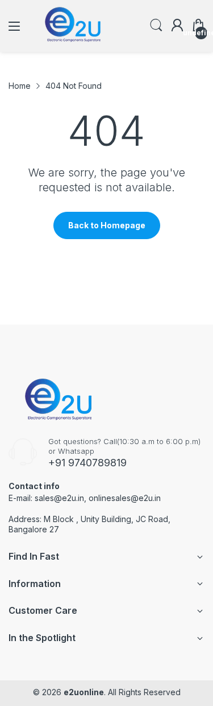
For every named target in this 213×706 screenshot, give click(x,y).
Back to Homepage (106, 225)
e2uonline (84, 692)
